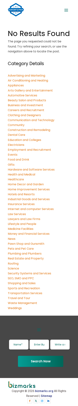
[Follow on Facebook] (29, 401)
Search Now (41, 361)
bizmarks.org (44, 391)
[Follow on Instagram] (42, 401)
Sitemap (46, 396)
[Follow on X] (36, 401)
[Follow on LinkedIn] (48, 401)
